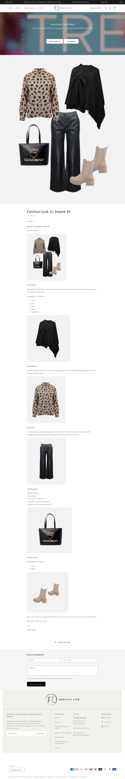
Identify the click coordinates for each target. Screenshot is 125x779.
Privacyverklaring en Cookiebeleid (62, 742)
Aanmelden (40, 733)
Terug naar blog (64, 642)
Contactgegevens (82, 776)
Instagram (107, 718)
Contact (57, 748)
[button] (18, 8)
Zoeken (57, 718)
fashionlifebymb (17, 777)
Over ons (58, 722)
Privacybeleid (49, 776)
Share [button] (31, 221)
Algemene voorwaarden (63, 733)
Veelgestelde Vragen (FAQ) (62, 727)
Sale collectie (71, 41)
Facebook (107, 722)
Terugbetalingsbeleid (38, 776)
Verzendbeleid (72, 776)
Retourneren (59, 737)
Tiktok (106, 726)
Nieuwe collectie (55, 41)
